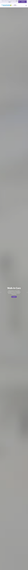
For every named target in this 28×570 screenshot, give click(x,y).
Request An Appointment (23, 1)
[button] (0, 292)
